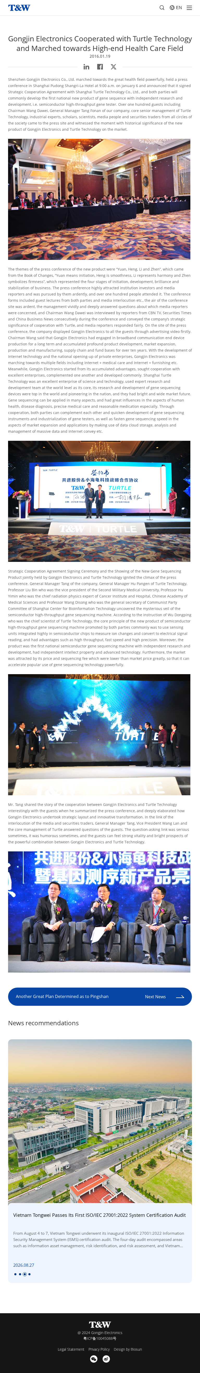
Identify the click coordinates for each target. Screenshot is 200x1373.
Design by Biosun (128, 1349)
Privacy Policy (99, 1349)
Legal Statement (71, 1349)
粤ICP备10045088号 (99, 1338)
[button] (15, 1274)
